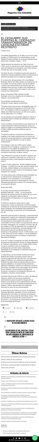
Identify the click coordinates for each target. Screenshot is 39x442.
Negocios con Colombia (22, 440)
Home (3, 24)
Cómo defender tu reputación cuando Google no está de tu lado (18, 392)
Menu (19, 3)
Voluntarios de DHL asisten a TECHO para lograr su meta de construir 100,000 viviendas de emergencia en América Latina (19, 333)
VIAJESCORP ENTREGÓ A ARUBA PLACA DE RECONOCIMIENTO (20, 321)
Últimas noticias (10, 24)
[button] (35, 438)
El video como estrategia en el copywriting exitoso (14, 381)
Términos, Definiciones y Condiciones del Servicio (16, 431)
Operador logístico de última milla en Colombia (14, 421)
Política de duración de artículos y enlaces (14, 433)
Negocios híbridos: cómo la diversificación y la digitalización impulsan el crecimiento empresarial (17, 409)
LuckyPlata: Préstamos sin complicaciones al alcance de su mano (19, 401)
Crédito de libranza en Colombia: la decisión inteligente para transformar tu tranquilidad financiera (17, 417)
